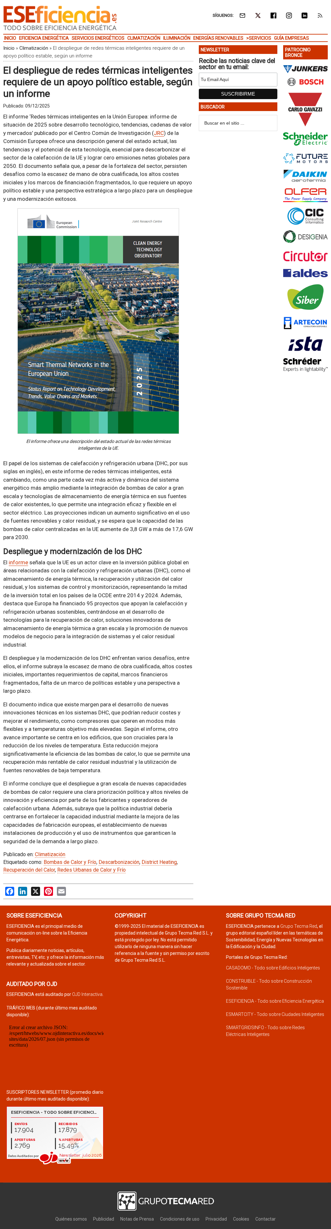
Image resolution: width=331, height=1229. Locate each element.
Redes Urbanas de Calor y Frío (91, 870)
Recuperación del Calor (29, 870)
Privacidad (216, 1219)
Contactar (265, 1219)
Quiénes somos (71, 1219)
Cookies (241, 1219)
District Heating (159, 862)
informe (18, 562)
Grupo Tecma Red (298, 926)
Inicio (9, 48)
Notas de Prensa (137, 1219)
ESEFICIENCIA (60, 17)
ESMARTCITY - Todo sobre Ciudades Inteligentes (275, 1014)
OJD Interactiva (87, 994)
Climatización (33, 48)
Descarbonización (119, 862)
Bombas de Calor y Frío (70, 862)
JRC (159, 133)
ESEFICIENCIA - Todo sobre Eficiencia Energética (275, 1001)
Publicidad (103, 1219)
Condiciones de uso (179, 1219)
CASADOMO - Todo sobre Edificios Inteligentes (273, 967)
